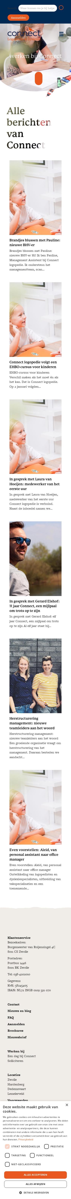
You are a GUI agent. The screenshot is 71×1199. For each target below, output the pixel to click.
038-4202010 (21, 974)
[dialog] (35, 1150)
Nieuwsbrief (17, 1037)
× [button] (66, 1105)
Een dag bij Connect (22, 1056)
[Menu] (61, 34)
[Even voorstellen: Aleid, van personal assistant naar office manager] (35, 831)
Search (12, 8)
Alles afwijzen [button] (35, 1184)
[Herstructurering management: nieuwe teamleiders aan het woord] (35, 700)
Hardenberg (16, 1084)
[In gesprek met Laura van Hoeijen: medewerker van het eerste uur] (35, 457)
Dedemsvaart (17, 1089)
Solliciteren (15, 1060)
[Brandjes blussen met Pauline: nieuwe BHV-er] (35, 217)
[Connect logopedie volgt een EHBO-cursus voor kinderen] (35, 337)
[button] (61, 7)
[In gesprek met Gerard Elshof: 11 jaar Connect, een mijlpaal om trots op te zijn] (35, 576)
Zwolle (12, 1079)
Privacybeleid (25, 1139)
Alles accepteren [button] (35, 1174)
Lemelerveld (16, 1093)
